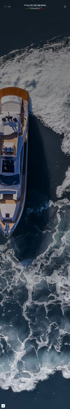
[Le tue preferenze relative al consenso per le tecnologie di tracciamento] (3, 406)
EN (9, 7)
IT (5, 7)
